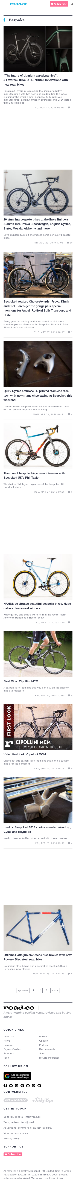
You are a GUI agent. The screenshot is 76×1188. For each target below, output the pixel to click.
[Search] (72, 4)
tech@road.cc (29, 1122)
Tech (6, 1057)
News (7, 1040)
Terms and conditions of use (47, 1178)
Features (9, 1053)
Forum (43, 1036)
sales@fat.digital (42, 1127)
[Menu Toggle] (4, 4)
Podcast (44, 1045)
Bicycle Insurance (49, 1057)
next (54, 990)
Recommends (47, 1049)
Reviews (8, 1045)
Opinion (43, 1040)
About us (9, 1036)
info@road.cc (32, 1116)
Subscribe (60, 4)
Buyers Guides (12, 1049)
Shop (42, 1053)
